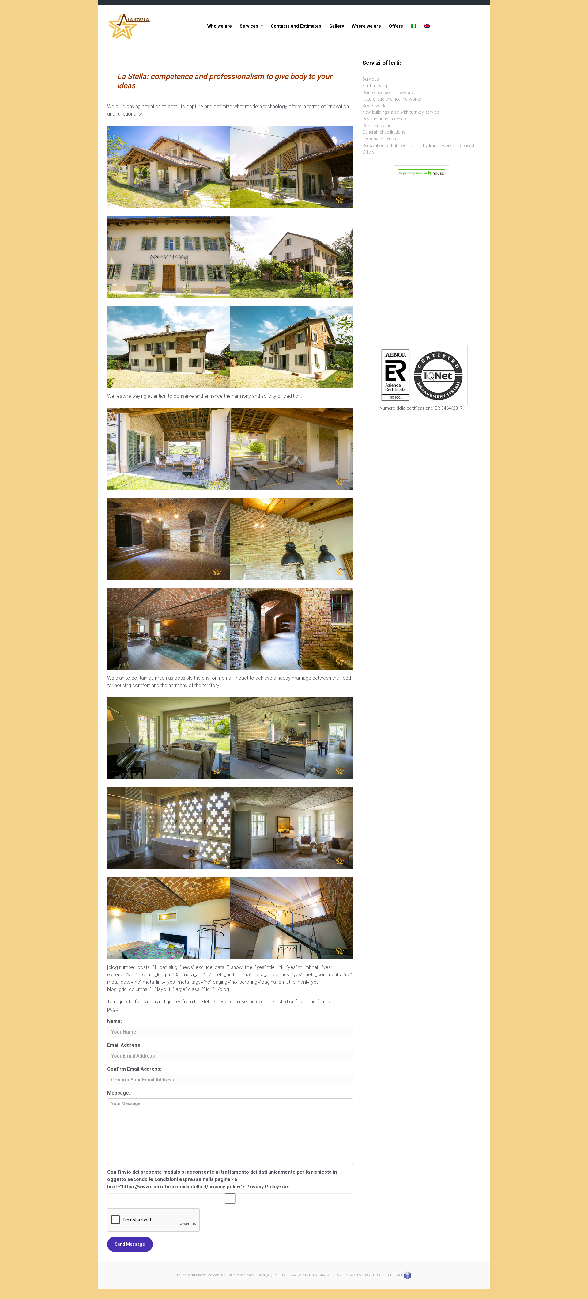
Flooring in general (380, 139)
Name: (114, 1021)
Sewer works (375, 105)
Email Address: (124, 1045)
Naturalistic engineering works (391, 99)
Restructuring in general (385, 119)
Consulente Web (390, 1275)
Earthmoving (374, 86)
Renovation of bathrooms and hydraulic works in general (418, 145)
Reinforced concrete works (388, 92)
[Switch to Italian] (414, 26)
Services (370, 79)
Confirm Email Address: (134, 1069)
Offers (368, 152)
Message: (118, 1093)
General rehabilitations (383, 132)
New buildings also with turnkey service (400, 112)
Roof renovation (378, 125)
